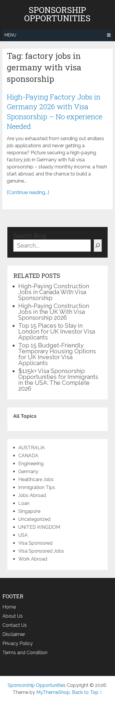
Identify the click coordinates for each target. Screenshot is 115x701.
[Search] (98, 245)
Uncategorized (34, 519)
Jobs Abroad (32, 495)
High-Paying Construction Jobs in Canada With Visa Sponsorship (53, 292)
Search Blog (29, 235)
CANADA (28, 455)
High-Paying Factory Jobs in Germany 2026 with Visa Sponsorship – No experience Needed (54, 111)
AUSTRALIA (31, 447)
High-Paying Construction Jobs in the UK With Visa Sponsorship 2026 (53, 311)
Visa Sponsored (35, 543)
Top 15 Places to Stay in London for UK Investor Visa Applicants (56, 331)
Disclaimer (13, 634)
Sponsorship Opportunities (57, 14)
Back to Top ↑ (87, 692)
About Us (12, 616)
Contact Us (14, 625)
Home (9, 607)
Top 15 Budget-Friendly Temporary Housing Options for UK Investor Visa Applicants (57, 354)
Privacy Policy (17, 643)
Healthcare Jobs (36, 479)
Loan (23, 503)
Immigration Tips (36, 487)
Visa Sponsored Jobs (41, 551)
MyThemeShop (53, 692)
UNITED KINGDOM (39, 527)
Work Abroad (32, 559)
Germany (28, 471)
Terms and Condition (24, 652)
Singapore (29, 511)
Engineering (31, 463)
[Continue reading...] (28, 192)
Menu (10, 35)
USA (23, 535)
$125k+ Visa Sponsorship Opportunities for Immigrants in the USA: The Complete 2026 (58, 379)
